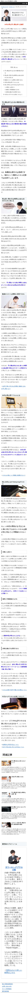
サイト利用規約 (6, 989)
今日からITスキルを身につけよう (13, 94)
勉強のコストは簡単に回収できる (14, 80)
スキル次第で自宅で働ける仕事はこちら (15, 690)
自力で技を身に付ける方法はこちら (13, 747)
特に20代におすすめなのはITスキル (14, 84)
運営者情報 (5, 991)
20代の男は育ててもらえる (12, 82)
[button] (23, 3)
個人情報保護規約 (7, 984)
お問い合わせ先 (6, 986)
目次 (12, 67)
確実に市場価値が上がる (12, 89)
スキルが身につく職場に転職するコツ (14, 475)
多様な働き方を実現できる (13, 92)
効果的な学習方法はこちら (11, 744)
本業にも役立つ (10, 87)
